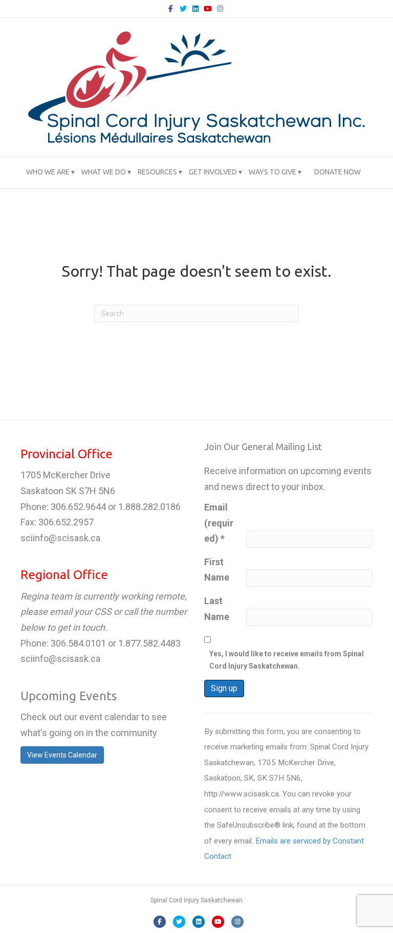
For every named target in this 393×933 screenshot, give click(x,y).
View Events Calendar (62, 755)
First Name (216, 570)
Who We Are (48, 172)
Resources (157, 172)
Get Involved (213, 172)
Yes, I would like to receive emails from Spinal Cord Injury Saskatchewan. (286, 660)
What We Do (103, 172)
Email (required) (218, 523)
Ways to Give (272, 172)
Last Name (216, 608)
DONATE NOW (337, 172)
